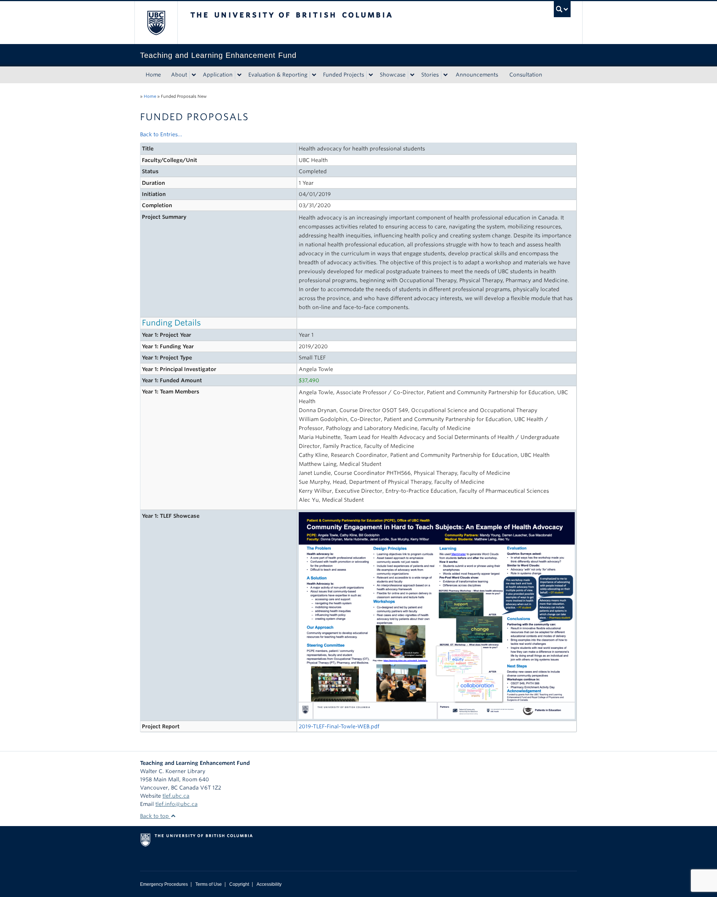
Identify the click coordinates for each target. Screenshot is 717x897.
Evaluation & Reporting (277, 75)
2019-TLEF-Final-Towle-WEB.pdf (339, 726)
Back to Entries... (161, 134)
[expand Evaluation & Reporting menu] (314, 75)
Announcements (477, 75)
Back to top (155, 816)
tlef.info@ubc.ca (176, 804)
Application (218, 75)
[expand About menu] (193, 75)
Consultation (525, 75)
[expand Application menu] (239, 75)
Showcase (393, 75)
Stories (430, 75)
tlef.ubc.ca (175, 796)
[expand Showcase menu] (412, 75)
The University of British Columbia (155, 22)
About (179, 75)
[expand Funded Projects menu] (370, 75)
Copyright (239, 884)
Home (153, 75)
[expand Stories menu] (445, 75)
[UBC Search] (562, 9)
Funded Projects (343, 75)
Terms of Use (208, 884)
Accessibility (269, 884)
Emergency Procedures (164, 884)
